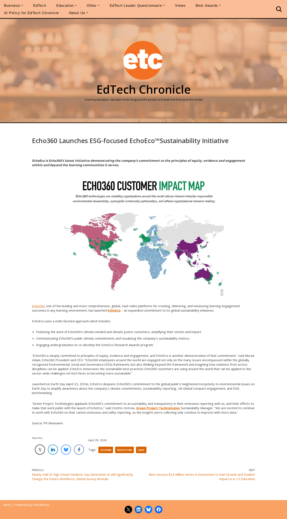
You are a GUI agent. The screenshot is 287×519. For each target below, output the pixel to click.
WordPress (41, 505)
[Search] (279, 9)
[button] (22, 5)
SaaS (141, 449)
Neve (7, 505)
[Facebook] (158, 509)
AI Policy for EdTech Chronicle (31, 13)
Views (180, 5)
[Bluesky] (148, 509)
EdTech (39, 5)
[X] (128, 509)
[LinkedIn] (138, 509)
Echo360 (38, 306)
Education (124, 449)
